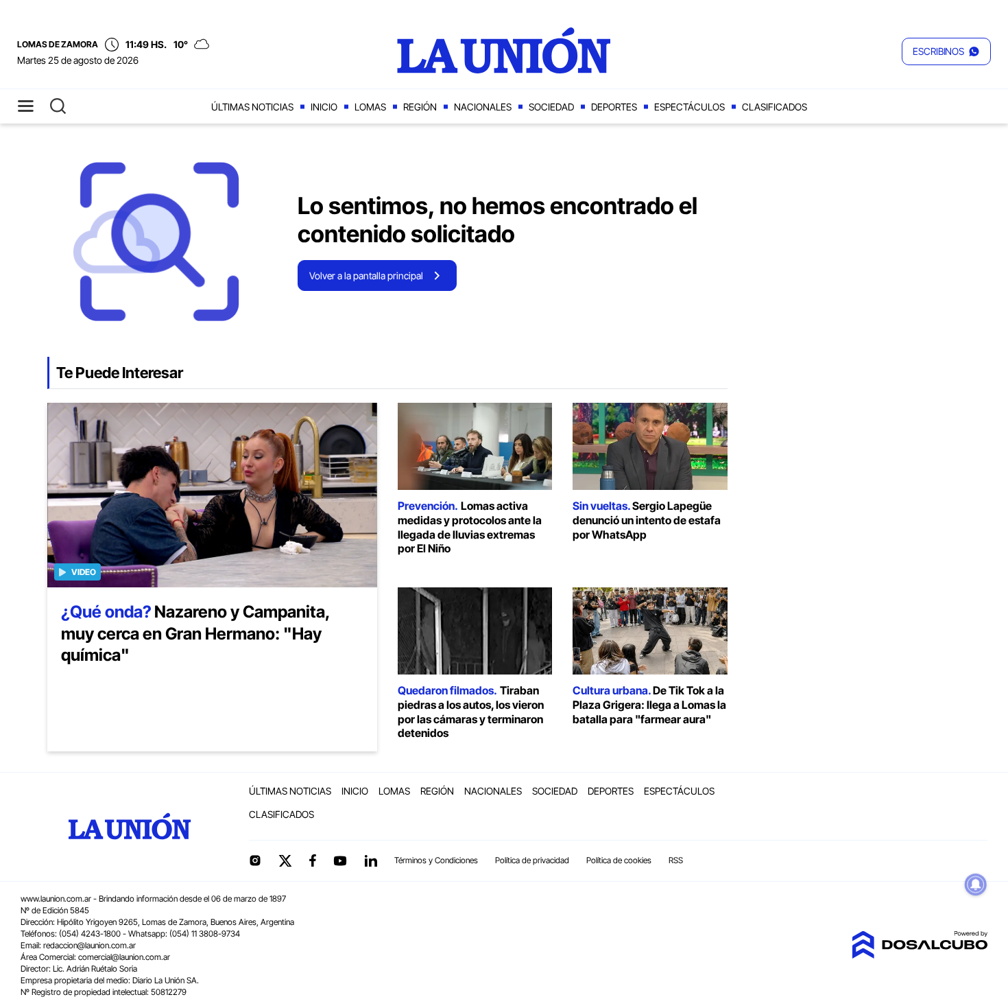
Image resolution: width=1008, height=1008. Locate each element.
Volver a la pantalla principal (366, 275)
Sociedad (551, 107)
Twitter (285, 860)
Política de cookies (618, 860)
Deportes (614, 107)
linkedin (370, 860)
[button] (946, 51)
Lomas (370, 107)
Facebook (312, 860)
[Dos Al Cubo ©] (919, 954)
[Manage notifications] (976, 884)
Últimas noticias (252, 107)
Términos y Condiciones (436, 860)
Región (420, 107)
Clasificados (774, 107)
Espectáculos (689, 107)
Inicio (324, 107)
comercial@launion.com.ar (124, 957)
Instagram (255, 860)
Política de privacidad (532, 860)
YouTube (340, 861)
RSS (676, 860)
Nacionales (483, 107)
